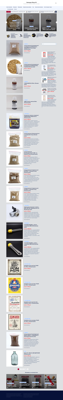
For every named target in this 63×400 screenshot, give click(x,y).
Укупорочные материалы (10, 383)
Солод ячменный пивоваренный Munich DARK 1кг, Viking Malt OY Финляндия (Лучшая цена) (31, 335)
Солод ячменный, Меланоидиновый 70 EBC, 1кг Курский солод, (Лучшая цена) (30, 153)
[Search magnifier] (55, 44)
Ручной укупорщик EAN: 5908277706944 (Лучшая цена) (50, 385)
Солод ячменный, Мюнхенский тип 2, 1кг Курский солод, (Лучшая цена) (31, 135)
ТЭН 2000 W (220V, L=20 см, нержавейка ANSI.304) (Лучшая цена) (39, 35)
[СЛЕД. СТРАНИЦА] (28, 369)
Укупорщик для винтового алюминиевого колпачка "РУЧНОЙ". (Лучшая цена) (11, 385)
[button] (57, 22)
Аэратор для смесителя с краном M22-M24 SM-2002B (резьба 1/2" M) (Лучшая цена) (27, 36)
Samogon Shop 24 (31, 2)
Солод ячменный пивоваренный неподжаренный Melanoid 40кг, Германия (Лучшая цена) (31, 65)
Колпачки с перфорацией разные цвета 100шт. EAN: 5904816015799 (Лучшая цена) (37, 385)
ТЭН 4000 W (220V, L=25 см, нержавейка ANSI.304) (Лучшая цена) (52, 35)
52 (25, 369)
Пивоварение (14, 26)
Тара (25, 351)
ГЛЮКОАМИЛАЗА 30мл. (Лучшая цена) (10, 11)
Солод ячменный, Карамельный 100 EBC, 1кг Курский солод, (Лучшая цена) (31, 189)
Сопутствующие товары (27, 282)
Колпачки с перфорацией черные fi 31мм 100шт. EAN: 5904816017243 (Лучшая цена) (25, 385)
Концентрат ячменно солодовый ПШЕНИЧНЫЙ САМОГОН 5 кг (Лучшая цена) (43, 11)
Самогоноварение (13, 33)
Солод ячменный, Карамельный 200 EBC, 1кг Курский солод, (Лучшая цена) (31, 171)
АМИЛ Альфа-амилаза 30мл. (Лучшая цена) (25, 11)
